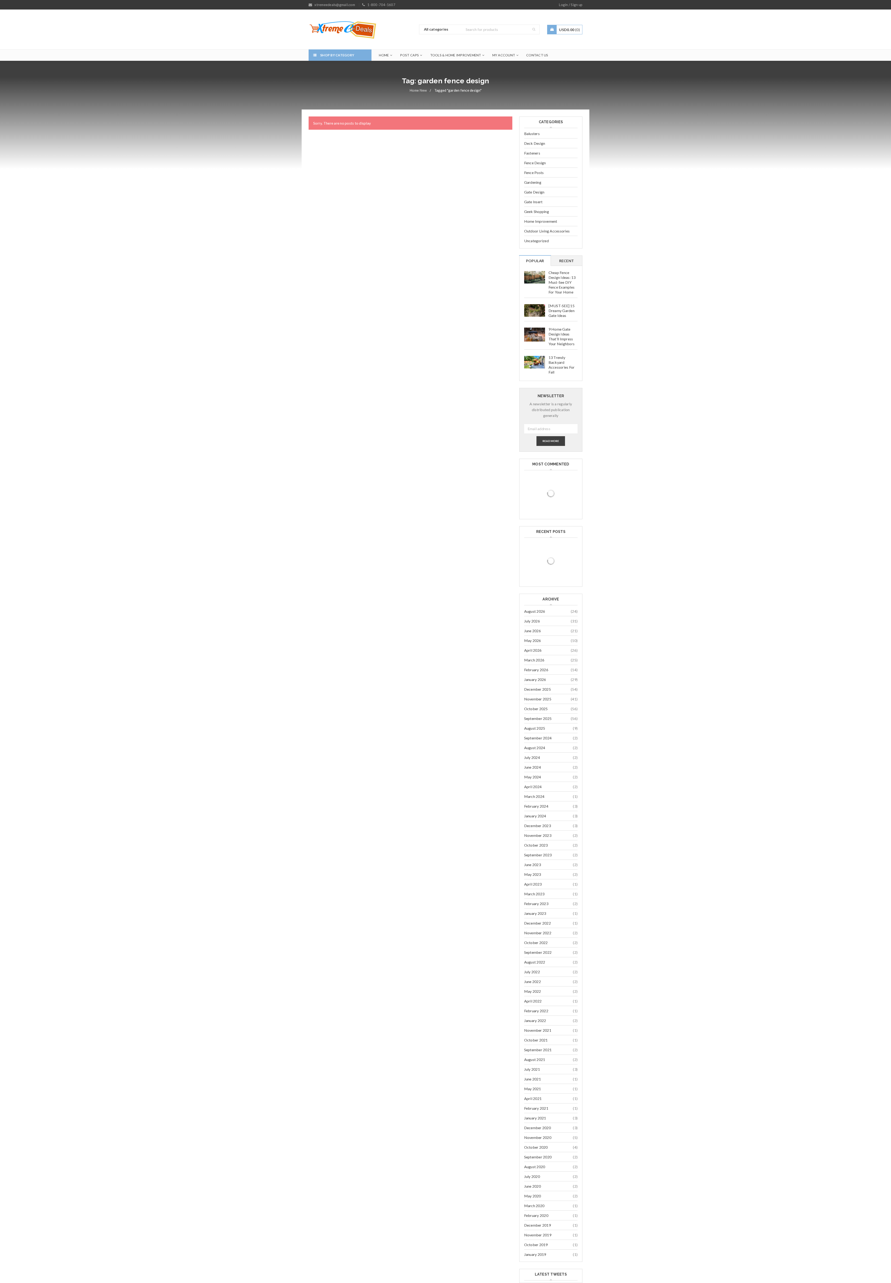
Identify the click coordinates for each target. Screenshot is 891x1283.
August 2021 (534, 1059)
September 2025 (538, 718)
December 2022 (537, 923)
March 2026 (534, 660)
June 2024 (532, 767)
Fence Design (535, 163)
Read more (550, 441)
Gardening (532, 182)
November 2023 (537, 835)
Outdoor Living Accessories (547, 231)
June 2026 (532, 631)
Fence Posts (534, 172)
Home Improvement (540, 221)
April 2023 (533, 884)
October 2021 (536, 1040)
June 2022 (532, 981)
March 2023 (534, 894)
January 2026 (535, 679)
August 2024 (534, 747)
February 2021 (536, 1108)
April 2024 (533, 786)
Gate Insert (533, 202)
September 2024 (538, 738)
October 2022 (536, 942)
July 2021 (532, 1069)
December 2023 (537, 825)
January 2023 (535, 913)
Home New (418, 90)
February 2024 (536, 806)
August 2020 (534, 1166)
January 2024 (535, 816)
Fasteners (532, 153)
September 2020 (538, 1157)
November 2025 (537, 699)
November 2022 (537, 933)
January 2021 (535, 1118)
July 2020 (532, 1176)
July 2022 (532, 972)
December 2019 (537, 1225)
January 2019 (535, 1254)
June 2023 (532, 864)
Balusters (532, 133)
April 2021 (533, 1098)
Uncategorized (536, 241)
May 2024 (532, 777)
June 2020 (532, 1186)
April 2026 (533, 650)
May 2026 (532, 640)
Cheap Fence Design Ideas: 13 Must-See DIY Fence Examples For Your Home (562, 282)
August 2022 (534, 962)
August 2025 (534, 728)
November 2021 (537, 1030)
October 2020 (536, 1147)
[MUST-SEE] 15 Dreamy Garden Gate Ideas (562, 310)
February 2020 (536, 1215)
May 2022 (532, 991)
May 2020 (532, 1196)
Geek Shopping (536, 211)
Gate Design (534, 192)
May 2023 (532, 874)
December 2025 (537, 689)
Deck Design (534, 143)
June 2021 (532, 1079)
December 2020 (537, 1127)
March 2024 (534, 796)
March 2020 (534, 1205)
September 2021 (538, 1050)
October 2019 (536, 1244)
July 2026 (532, 621)
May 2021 (532, 1088)
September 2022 (538, 952)
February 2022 (536, 1011)
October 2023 (536, 845)
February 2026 (536, 669)
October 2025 (536, 708)
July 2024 (532, 757)
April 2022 (533, 1001)
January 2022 (535, 1020)
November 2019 (537, 1235)
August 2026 (534, 611)
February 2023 (536, 903)
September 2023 (538, 855)
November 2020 (537, 1137)
